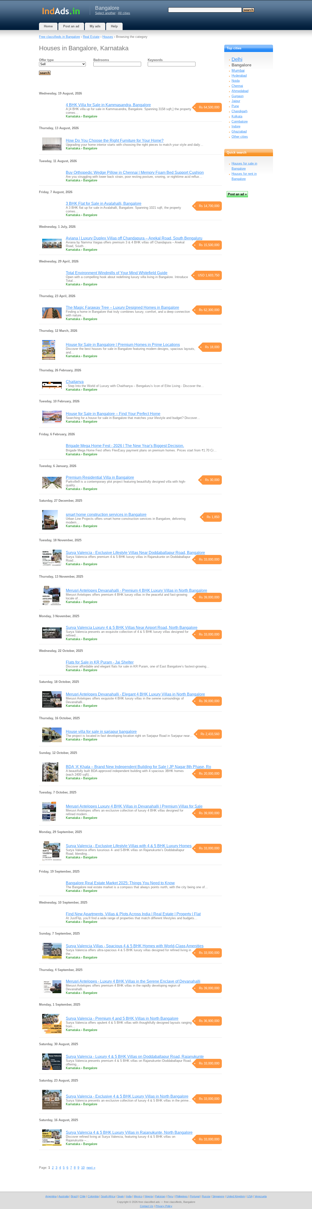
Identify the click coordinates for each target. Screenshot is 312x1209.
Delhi (237, 59)
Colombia (93, 1196)
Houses (107, 37)
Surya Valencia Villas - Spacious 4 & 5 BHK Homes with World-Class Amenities (135, 946)
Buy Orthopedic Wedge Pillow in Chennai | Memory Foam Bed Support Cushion (135, 172)
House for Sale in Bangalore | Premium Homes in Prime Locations (123, 345)
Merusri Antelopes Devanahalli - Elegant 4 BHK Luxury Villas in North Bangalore (135, 694)
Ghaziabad (239, 131)
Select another (105, 13)
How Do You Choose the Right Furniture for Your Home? (115, 140)
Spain (120, 1196)
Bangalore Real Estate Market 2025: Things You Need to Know (120, 883)
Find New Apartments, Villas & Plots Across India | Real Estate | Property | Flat (133, 914)
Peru (170, 1196)
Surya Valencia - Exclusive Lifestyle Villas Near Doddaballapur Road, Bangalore (135, 553)
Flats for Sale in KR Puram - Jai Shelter (100, 662)
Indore (236, 126)
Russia (206, 1196)
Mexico (138, 1196)
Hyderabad (239, 75)
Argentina (51, 1196)
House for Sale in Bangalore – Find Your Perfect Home (113, 414)
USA (249, 1196)
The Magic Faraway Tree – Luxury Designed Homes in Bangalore (122, 307)
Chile (83, 1196)
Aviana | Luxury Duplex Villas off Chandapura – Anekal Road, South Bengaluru (134, 238)
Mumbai (238, 70)
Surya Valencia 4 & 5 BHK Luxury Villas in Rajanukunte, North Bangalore (129, 1132)
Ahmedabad (240, 91)
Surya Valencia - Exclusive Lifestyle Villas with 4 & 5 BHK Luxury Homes (129, 846)
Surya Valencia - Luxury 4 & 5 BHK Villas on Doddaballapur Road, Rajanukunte (135, 1056)
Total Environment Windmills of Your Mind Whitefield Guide (116, 273)
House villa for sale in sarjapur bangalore (101, 732)
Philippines (181, 1196)
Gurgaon (238, 96)
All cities (124, 13)
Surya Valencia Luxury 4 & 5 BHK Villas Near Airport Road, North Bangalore (131, 627)
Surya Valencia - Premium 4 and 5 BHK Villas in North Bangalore (122, 1018)
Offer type (46, 60)
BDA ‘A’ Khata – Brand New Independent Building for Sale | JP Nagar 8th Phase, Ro (138, 767)
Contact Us (146, 1206)
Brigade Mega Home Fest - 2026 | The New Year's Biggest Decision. (125, 446)
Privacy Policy (164, 1206)
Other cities (240, 136)
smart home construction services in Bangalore (106, 514)
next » (91, 1167)
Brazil (74, 1196)
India (129, 1196)
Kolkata (237, 116)
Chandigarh (239, 111)
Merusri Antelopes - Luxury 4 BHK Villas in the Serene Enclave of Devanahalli (133, 981)
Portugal (195, 1196)
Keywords (155, 60)
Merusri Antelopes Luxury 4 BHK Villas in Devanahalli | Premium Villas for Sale (134, 806)
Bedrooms (101, 60)
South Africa (108, 1196)
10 (83, 1167)
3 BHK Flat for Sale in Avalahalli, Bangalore (103, 203)
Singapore (218, 1196)
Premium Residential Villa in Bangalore (100, 477)
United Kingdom (235, 1196)
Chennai (237, 86)
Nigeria (149, 1196)
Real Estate (91, 37)
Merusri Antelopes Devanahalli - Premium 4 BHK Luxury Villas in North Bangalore (136, 590)
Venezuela (260, 1196)
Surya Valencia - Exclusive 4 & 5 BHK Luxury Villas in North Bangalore (127, 1096)
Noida (236, 81)
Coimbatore (240, 121)
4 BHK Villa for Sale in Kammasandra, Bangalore (108, 105)
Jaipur (236, 101)
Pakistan (160, 1196)
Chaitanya (75, 382)
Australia (63, 1196)
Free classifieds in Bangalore (59, 37)
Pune (235, 106)
